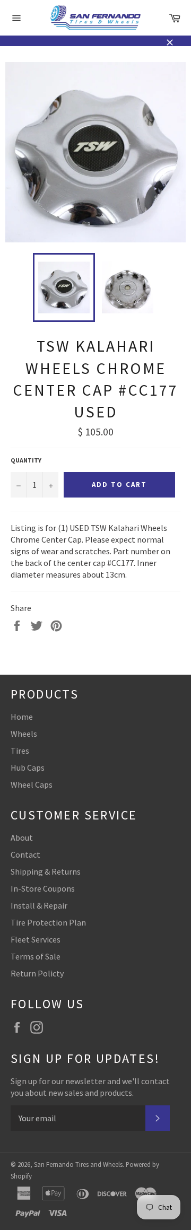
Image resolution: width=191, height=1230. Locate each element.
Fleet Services (35, 939)
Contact (25, 854)
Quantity (26, 460)
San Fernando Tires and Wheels (78, 1164)
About (22, 837)
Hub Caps (28, 767)
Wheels (24, 733)
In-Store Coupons (43, 888)
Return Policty (37, 973)
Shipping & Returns (46, 871)
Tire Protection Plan (48, 922)
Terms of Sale (35, 956)
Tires (20, 750)
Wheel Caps (32, 784)
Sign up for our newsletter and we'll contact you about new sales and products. (90, 1087)
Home (22, 716)
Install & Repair (39, 905)
